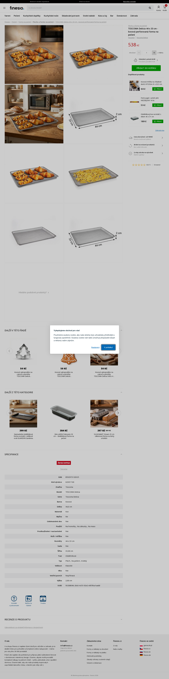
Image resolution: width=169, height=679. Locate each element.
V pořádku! (108, 347)
